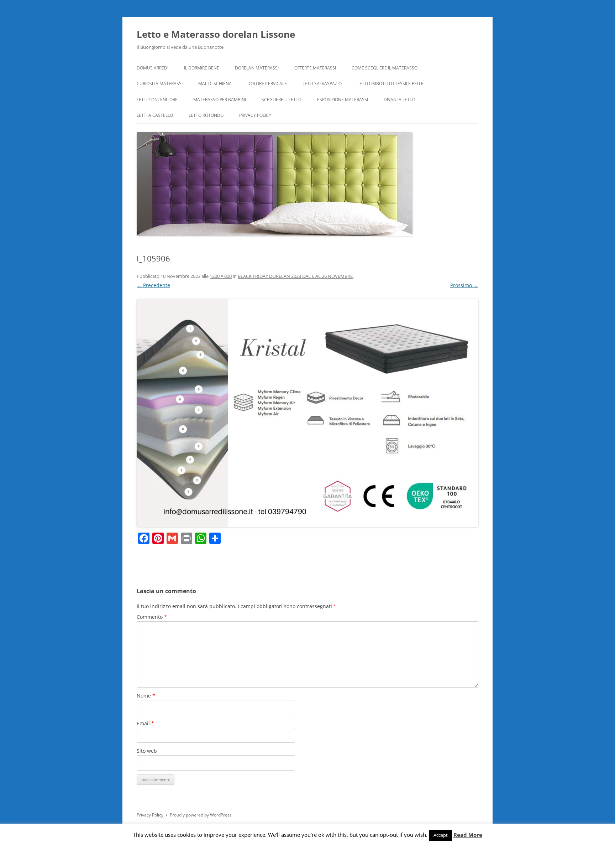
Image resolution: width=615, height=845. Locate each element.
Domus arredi (152, 68)
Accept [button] (440, 835)
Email (145, 723)
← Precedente (153, 285)
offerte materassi (315, 68)
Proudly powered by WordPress (201, 815)
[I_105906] (307, 413)
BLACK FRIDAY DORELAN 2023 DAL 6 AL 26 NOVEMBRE (295, 276)
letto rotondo (206, 115)
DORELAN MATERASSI (257, 68)
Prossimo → (464, 285)
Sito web (147, 750)
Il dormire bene (201, 68)
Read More (467, 835)
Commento (152, 616)
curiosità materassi (160, 84)
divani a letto (399, 100)
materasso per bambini (219, 100)
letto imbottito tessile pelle (390, 84)
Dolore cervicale (267, 84)
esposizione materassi (342, 100)
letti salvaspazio (322, 84)
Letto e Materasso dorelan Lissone (216, 34)
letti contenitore (157, 100)
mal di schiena (215, 84)
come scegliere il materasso (384, 68)
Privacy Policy (255, 115)
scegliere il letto (281, 100)
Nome (146, 695)
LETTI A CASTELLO (155, 115)
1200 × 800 (221, 276)
